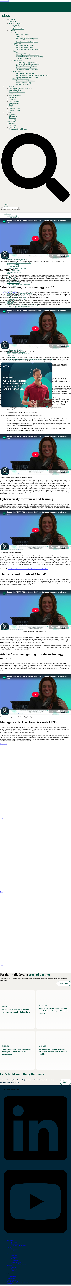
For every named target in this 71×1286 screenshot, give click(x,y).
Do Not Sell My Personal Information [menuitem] (18, 1282)
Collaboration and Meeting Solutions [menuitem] (19, 293)
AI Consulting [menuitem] (12, 216)
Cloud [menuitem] (13, 1259)
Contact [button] (6, 206)
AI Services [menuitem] (7, 214)
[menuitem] (11, 6)
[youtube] (35, 1237)
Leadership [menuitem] (14, 1244)
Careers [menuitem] (13, 1270)
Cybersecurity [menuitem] (15, 1260)
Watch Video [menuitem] (11, 286)
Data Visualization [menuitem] (13, 283)
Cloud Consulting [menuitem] (13, 265)
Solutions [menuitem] (12, 31)
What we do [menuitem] (7, 4)
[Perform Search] (19, 208)
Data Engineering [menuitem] (13, 279)
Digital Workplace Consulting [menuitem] (17, 268)
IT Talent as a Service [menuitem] (14, 272)
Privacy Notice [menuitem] (11, 1280)
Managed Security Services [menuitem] (16, 352)
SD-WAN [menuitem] (10, 303)
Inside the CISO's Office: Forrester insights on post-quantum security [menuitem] (30, 359)
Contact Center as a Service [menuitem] (16, 295)
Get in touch (3, 744)
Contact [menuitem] (9, 1265)
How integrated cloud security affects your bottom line (28, 569)
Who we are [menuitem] (11, 121)
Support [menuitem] (13, 1267)
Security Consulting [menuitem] (13, 270)
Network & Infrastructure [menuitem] (18, 1264)
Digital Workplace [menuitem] (10, 292)
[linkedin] (35, 1164)
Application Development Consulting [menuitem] (19, 263)
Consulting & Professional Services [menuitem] (15, 259)
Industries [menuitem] (10, 94)
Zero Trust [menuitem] (10, 355)
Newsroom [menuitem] (14, 1249)
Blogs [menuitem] (13, 1250)
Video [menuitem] (9, 274)
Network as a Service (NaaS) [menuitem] (16, 299)
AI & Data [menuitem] (14, 1255)
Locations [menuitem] (14, 1269)
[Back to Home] (6, 15)
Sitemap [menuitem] (9, 1283)
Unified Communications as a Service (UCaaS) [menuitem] (22, 305)
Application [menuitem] (14, 1257)
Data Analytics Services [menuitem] (11, 277)
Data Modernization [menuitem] (14, 281)
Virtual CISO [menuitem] (11, 357)
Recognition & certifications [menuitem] (19, 1245)
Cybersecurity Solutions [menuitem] (15, 350)
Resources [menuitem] (12, 118)
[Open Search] (35, 167)
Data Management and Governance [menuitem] (18, 285)
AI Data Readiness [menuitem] (13, 218)
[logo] (11, 1086)
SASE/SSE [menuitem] (10, 301)
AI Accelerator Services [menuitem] (15, 261)
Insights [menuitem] (9, 112)
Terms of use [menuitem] (11, 1278)
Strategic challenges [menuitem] (14, 8)
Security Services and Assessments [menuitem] (18, 354)
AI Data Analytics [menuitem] (13, 266)
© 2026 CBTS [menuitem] (11, 1277)
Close (1, 1)
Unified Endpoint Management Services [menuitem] (20, 306)
